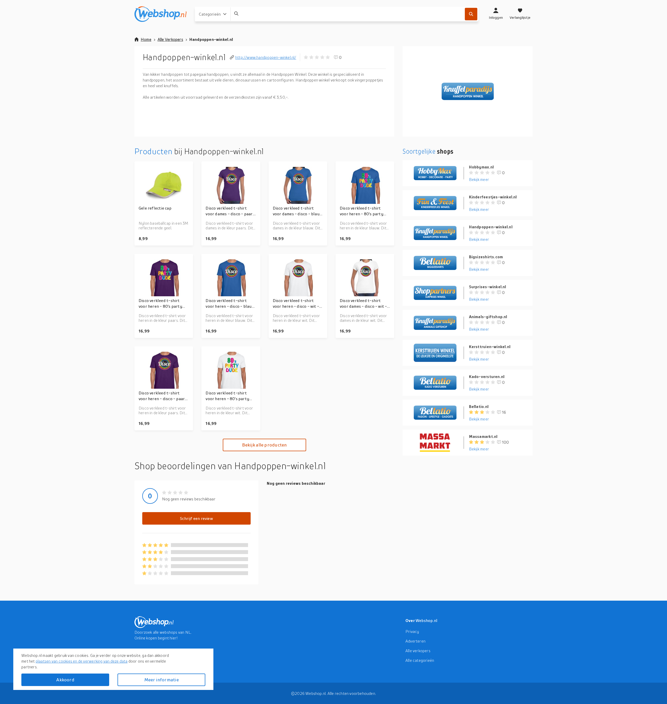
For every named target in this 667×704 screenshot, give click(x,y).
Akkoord (65, 679)
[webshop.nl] (160, 14)
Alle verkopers (417, 650)
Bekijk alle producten (264, 445)
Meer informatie (161, 679)
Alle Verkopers (170, 39)
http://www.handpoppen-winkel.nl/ (265, 57)
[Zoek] (471, 14)
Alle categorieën (419, 660)
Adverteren (415, 641)
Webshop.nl (426, 620)
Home (146, 39)
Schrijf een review (196, 518)
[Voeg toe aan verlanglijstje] (187, 167)
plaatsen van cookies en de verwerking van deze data (82, 661)
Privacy (412, 631)
